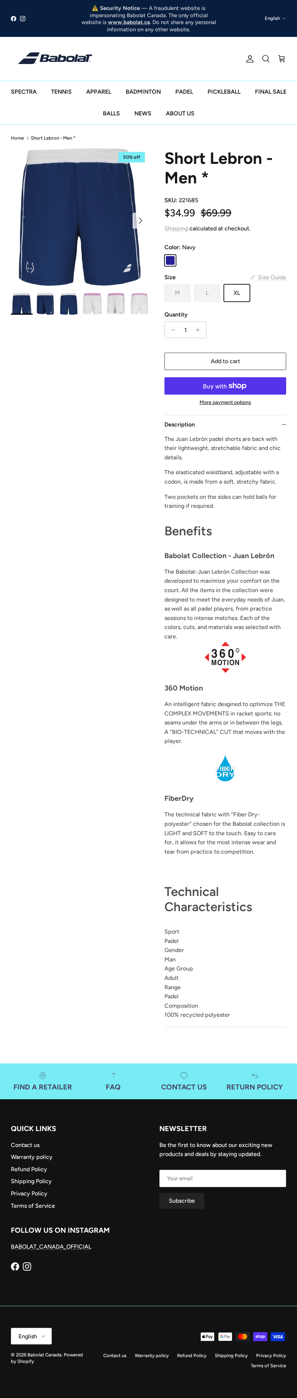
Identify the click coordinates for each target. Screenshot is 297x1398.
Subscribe (148, 725)
